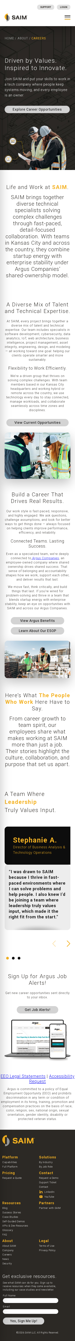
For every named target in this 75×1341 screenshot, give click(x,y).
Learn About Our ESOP (37, 631)
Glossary (7, 1230)
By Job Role (45, 1166)
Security (7, 1263)
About (23, 38)
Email (6, 1306)
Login (63, 7)
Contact (43, 1186)
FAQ (4, 1234)
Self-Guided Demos (13, 1221)
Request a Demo (48, 1177)
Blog (5, 1208)
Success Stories (11, 1212)
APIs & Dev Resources (15, 1225)
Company (8, 1250)
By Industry (45, 1162)
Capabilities (9, 1162)
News (5, 1259)
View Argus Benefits (37, 621)
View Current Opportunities (37, 422)
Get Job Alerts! (37, 1010)
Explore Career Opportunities (37, 109)
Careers (7, 1254)
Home (9, 38)
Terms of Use (46, 1245)
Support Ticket (47, 1182)
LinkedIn (49, 1191)
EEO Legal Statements (23, 1076)
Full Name (9, 1295)
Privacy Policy (47, 1250)
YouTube (49, 1196)
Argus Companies (45, 558)
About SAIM (9, 1245)
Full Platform (10, 1166)
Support (45, 7)
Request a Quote (12, 1177)
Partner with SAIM (50, 1208)
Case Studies (10, 1216)
